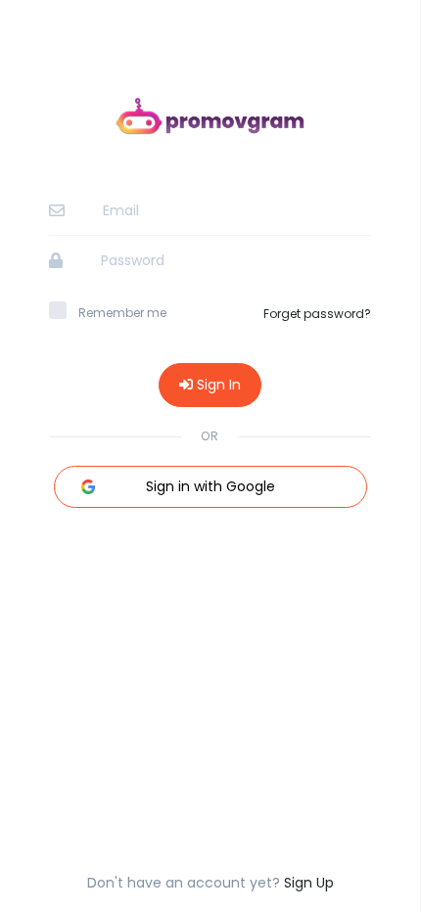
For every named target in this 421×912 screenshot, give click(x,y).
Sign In (217, 384)
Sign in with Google (210, 486)
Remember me (122, 312)
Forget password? (317, 313)
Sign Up (309, 882)
